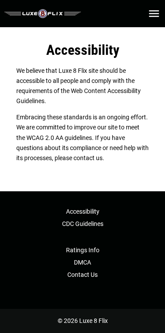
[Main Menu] (154, 13)
